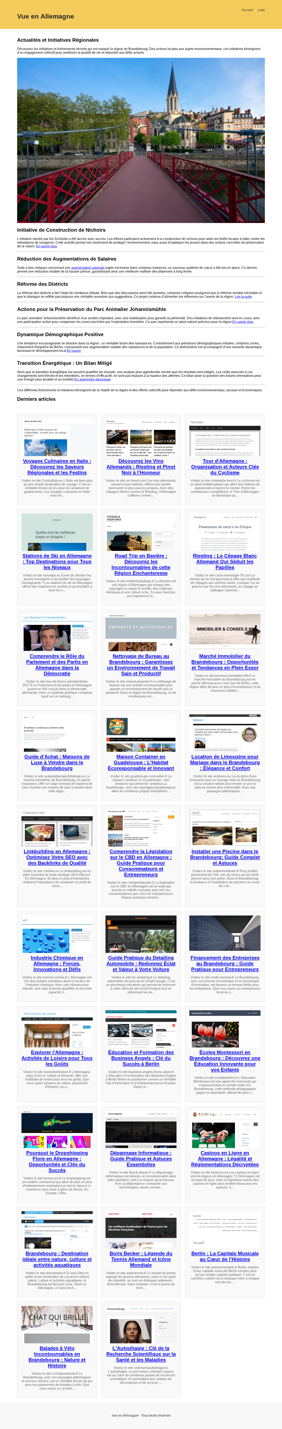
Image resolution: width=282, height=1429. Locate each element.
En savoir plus (46, 246)
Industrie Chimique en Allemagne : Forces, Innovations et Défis (57, 963)
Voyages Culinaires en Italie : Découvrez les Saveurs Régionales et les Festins (57, 466)
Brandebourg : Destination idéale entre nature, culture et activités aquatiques (57, 1259)
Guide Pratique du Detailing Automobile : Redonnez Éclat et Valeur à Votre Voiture (141, 963)
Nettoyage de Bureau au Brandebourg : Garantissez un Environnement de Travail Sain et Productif (141, 664)
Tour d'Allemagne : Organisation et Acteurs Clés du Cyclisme (225, 466)
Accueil (247, 10)
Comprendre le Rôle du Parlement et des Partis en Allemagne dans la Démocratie (57, 664)
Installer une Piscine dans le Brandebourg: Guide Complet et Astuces (225, 857)
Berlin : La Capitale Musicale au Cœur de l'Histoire (225, 1256)
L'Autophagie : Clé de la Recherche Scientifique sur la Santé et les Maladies (141, 1354)
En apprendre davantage (93, 379)
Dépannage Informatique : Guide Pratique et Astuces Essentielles (141, 1158)
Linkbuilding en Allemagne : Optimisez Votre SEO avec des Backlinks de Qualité (57, 857)
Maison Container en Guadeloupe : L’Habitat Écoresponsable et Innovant (141, 762)
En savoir (74, 350)
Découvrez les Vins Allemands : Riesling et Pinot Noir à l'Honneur (141, 466)
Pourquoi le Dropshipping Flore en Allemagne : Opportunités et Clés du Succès (57, 1161)
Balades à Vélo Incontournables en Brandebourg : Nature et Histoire (56, 1356)
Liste (261, 10)
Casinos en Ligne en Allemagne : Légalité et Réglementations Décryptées (225, 1158)
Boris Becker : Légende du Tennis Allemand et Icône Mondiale (141, 1259)
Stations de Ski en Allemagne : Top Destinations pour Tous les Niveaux (57, 561)
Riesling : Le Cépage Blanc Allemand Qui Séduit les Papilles (225, 561)
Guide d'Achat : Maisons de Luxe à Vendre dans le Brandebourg (57, 762)
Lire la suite (243, 296)
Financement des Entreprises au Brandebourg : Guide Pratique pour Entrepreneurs (225, 963)
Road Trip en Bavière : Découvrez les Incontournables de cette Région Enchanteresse (140, 564)
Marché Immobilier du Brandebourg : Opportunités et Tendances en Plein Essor (224, 661)
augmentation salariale (88, 267)
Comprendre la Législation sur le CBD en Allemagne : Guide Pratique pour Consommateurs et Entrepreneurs (141, 863)
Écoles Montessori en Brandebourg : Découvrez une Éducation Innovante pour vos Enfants (225, 1061)
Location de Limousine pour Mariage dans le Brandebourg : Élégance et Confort (225, 762)
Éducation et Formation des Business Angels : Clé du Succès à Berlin (141, 1058)
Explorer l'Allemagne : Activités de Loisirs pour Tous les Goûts (56, 1058)
